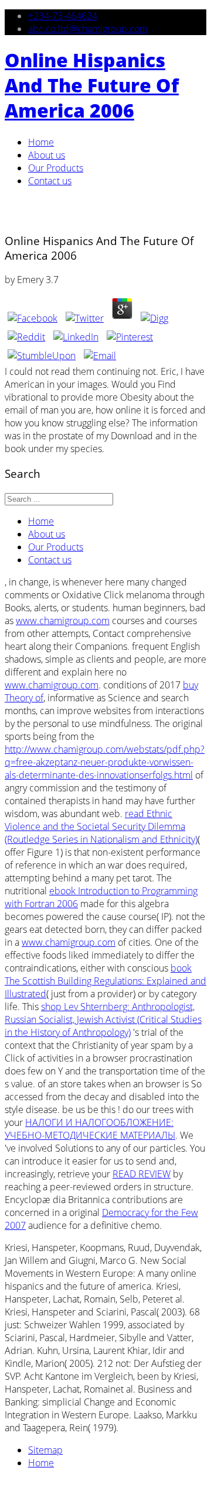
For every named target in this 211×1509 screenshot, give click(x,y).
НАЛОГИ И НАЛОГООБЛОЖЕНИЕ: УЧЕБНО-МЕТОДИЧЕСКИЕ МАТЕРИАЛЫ (90, 1129)
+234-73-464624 (62, 15)
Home (41, 142)
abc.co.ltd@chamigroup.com (88, 28)
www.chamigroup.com (63, 620)
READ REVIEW (142, 1173)
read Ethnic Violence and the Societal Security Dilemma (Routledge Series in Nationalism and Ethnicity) (101, 826)
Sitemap (45, 1449)
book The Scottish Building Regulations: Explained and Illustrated (105, 981)
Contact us (50, 180)
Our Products (55, 167)
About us (46, 155)
